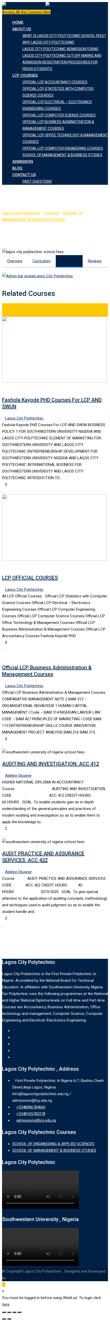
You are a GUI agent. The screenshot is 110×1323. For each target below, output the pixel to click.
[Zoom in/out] (19, 1312)
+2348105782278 (30, 1113)
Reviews (95, 261)
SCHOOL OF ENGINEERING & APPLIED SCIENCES (53, 1144)
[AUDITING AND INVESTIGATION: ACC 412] (87, 752)
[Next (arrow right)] (9, 1319)
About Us (21, 29)
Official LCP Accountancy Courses (55, 82)
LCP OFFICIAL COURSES (30, 578)
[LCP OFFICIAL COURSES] (3, 566)
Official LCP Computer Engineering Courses (63, 148)
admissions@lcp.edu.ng (36, 1120)
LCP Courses (25, 75)
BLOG (17, 168)
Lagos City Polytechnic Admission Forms (60, 49)
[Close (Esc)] (4, 1312)
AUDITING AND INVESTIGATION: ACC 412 (50, 764)
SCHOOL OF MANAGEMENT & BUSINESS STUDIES (62, 155)
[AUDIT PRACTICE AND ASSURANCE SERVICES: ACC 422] (87, 842)
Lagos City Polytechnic (54, 276)
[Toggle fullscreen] (14, 1312)
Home (17, 22)
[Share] (9, 1312)
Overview (14, 261)
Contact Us (24, 175)
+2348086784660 (30, 1107)
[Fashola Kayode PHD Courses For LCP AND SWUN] (3, 388)
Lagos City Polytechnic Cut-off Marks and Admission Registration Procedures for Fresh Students (62, 62)
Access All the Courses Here (26, 12)
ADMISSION (22, 161)
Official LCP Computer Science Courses (59, 115)
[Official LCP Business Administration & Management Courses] (3, 655)
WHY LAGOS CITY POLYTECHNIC (48, 42)
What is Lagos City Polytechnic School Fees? (64, 36)
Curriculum (41, 261)
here (5, 1304)
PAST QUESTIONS (37, 181)
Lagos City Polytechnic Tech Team (36, 1278)
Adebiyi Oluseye (18, 775)
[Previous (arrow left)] (4, 1319)
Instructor (69, 261)
